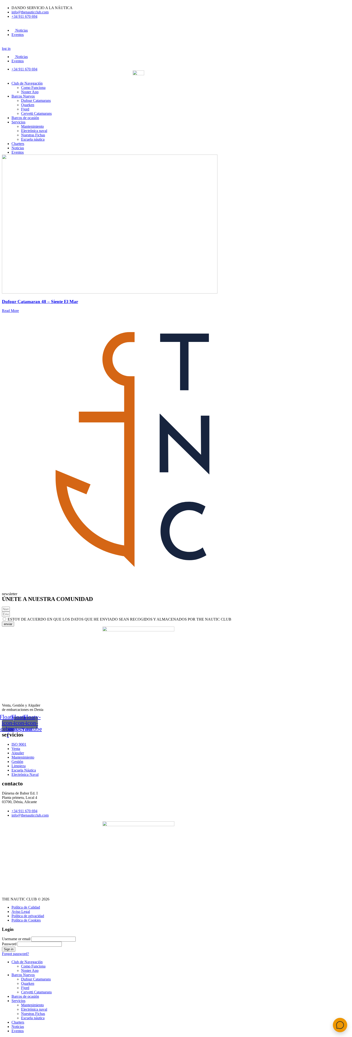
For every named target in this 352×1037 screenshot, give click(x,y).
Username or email (16, 939)
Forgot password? (15, 954)
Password (9, 944)
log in (6, 48)
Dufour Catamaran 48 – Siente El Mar (40, 301)
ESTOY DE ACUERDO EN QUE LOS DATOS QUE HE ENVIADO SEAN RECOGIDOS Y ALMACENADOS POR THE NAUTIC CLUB (119, 619)
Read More (10, 311)
